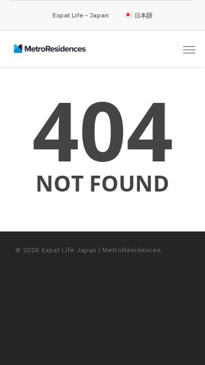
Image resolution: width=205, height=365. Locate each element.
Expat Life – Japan (80, 15)
